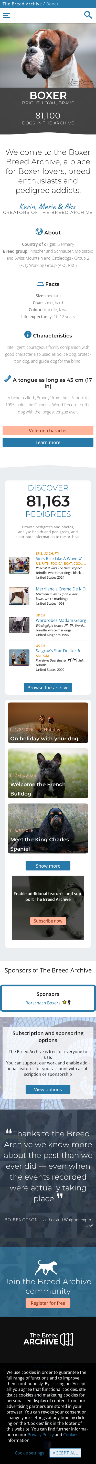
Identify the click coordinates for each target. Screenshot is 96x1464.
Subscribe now (48, 921)
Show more (48, 866)
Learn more (48, 442)
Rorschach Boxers (43, 1003)
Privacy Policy (41, 1434)
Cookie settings (29, 1453)
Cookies (70, 1434)
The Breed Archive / (24, 4)
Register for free (48, 1303)
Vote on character (48, 430)
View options (48, 1089)
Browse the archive (48, 687)
